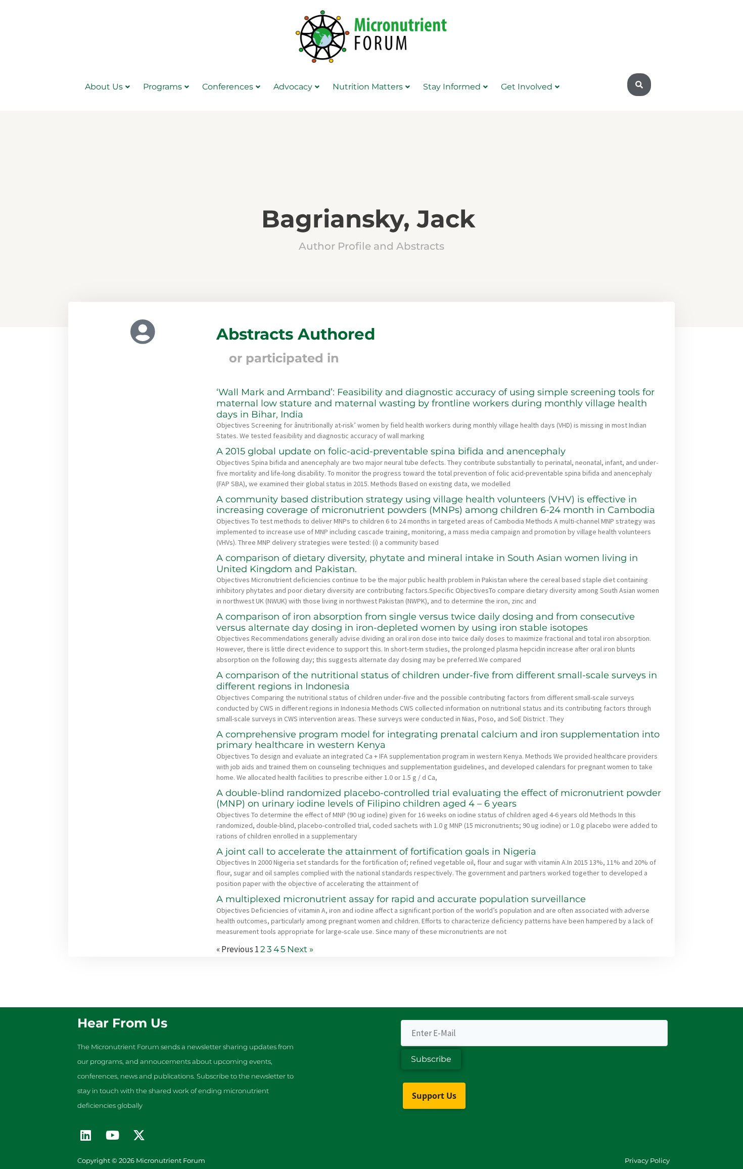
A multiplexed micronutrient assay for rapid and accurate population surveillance (401, 899)
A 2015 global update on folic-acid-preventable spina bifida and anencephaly (391, 451)
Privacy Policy (647, 1160)
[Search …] (639, 85)
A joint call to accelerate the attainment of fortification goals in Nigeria (376, 851)
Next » (300, 949)
